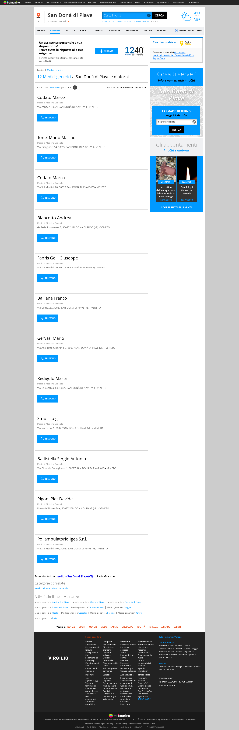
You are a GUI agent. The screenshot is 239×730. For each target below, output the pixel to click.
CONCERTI (187, 182)
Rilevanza (55, 87)
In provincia (126, 87)
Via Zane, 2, (44, 107)
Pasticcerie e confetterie (125, 697)
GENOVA (145, 21)
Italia (54, 618)
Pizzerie (141, 680)
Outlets (106, 657)
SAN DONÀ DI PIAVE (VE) (73, 107)
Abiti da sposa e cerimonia (110, 669)
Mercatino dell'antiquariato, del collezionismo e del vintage (165, 191)
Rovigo (179, 666)
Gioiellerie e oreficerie (108, 648)
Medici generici (109, 685)
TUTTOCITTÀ (125, 2)
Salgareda (188, 651)
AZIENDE (55, 30)
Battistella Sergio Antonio (61, 458)
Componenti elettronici (91, 669)
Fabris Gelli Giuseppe (57, 258)
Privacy (110, 724)
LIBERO (27, 2)
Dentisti (106, 691)
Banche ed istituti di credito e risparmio (146, 647)
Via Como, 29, (45, 307)
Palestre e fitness (128, 644)
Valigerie (107, 655)
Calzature (107, 652)
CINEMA (98, 30)
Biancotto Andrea (54, 218)
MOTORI (93, 626)
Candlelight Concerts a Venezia (187, 190)
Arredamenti (91, 644)
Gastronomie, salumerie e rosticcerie (126, 688)
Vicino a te (140, 87)
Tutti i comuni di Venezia (170, 637)
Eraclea (111, 612)
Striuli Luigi (48, 418)
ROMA (104, 21)
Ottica (105, 665)
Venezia (195, 666)
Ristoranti (142, 678)
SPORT (82, 626)
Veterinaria (108, 699)
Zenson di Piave (96, 607)
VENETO (94, 107)
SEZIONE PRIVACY (167, 685)
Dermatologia (126, 668)
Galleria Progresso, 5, (49, 227)
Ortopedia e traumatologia (109, 695)
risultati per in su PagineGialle (173, 55)
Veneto (139, 612)
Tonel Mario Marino (56, 137)
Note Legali (99, 724)
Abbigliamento (109, 644)
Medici (40, 70)
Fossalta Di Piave (166, 648)
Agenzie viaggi (91, 680)
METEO (147, 30)
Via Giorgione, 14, (47, 147)
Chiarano (183, 654)
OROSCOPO (127, 626)
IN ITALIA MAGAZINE (168, 681)
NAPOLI (120, 21)
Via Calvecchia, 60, (48, 388)
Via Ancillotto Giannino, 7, (52, 347)
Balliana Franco (52, 298)
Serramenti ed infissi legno (91, 659)
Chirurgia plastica (128, 671)
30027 (54, 107)
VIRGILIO (38, 2)
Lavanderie (108, 660)
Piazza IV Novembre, (49, 508)
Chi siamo (88, 724)
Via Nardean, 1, (46, 428)
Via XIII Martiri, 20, (48, 187)
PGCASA (92, 2)
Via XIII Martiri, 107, (48, 548)
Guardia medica (110, 688)
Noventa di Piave (133, 601)
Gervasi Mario (50, 338)
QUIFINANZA (163, 2)
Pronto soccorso (110, 683)
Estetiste (124, 660)
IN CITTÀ (141, 626)
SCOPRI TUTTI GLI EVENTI (176, 207)
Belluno (162, 666)
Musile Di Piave (166, 645)
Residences (143, 693)
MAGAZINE (132, 30)
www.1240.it (45, 61)
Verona (162, 669)
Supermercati (126, 678)
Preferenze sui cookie (139, 724)
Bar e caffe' (142, 683)
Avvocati (142, 665)
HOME (41, 30)
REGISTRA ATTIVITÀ (190, 30)
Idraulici (89, 649)
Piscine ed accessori (124, 648)
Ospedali (107, 680)
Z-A (69, 87)
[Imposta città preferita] (39, 15)
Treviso (187, 666)
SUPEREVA (194, 2)
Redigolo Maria (52, 378)
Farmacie (107, 678)
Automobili (90, 701)
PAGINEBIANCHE (108, 2)
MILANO (111, 21)
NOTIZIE (70, 30)
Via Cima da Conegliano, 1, (53, 468)
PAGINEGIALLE (54, 2)
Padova (171, 666)
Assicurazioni (144, 652)
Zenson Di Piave (183, 648)
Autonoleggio (91, 691)
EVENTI (84, 30)
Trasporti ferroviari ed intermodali (90, 686)
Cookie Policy (121, 724)
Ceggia (127, 607)
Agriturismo (143, 696)
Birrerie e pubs (144, 685)
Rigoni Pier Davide (55, 499)
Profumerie (125, 665)
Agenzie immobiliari (143, 669)
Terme (123, 652)
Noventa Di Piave (182, 645)
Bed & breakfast (145, 691)
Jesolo (192, 654)
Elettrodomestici (92, 647)
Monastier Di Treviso (168, 654)
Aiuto (152, 724)
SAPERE (114, 626)
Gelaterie (124, 701)
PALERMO (128, 21)
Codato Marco (51, 97)
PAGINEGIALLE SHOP (74, 2)
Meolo (55, 612)
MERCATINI (166, 182)
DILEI (137, 2)
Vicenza (170, 669)
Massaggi (124, 663)
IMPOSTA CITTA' (186, 681)
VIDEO (104, 626)
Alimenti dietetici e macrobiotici (128, 681)
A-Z (64, 87)
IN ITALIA (155, 21)
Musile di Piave (97, 601)
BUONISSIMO (179, 2)
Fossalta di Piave (60, 607)
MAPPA (161, 30)
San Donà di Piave (70, 15)
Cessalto (82, 612)
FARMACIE (114, 30)
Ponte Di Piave (165, 657)
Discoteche (143, 688)
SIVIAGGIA (149, 2)
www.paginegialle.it (188, 43)
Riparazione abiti (110, 663)
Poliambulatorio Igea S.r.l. (62, 539)
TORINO (137, 21)
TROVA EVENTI (144, 699)
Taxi (87, 678)
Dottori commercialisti (144, 661)
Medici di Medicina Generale (50, 102)
